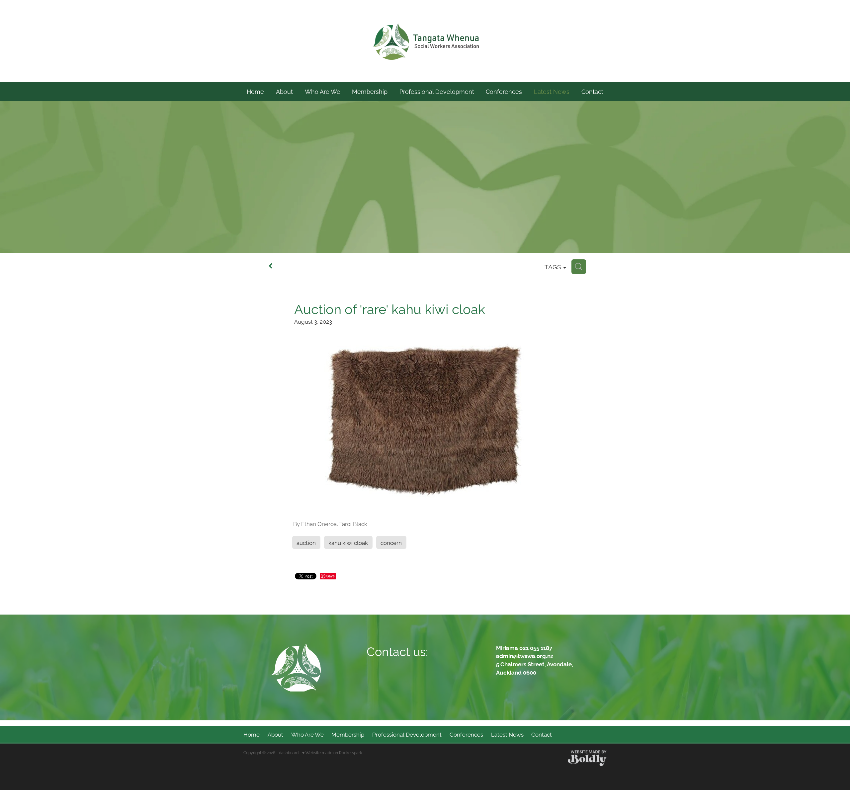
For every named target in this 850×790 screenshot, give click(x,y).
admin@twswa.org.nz (524, 655)
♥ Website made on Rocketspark (332, 752)
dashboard (288, 752)
